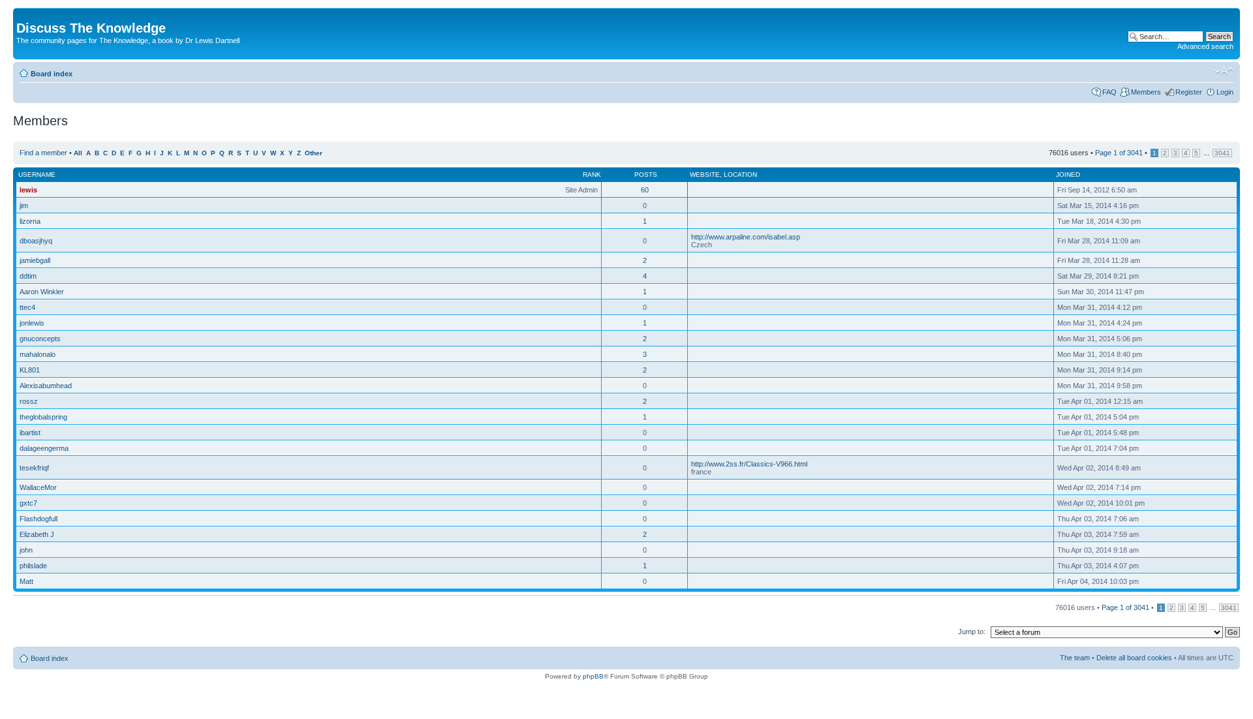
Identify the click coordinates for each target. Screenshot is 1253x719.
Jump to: (971, 631)
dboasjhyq (36, 241)
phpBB (593, 676)
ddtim (28, 276)
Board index (51, 74)
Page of (1119, 153)
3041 (1222, 153)
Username (36, 174)
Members (1146, 92)
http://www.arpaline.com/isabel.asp (745, 237)
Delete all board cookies (1134, 658)
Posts (645, 174)
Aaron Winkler (42, 292)
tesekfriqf (34, 468)
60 (645, 190)
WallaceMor (38, 487)
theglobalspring (43, 417)
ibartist (30, 432)
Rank (592, 174)
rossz (29, 401)
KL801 (30, 370)
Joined (1068, 174)
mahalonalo (37, 354)
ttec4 (27, 307)
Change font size (1223, 71)
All (78, 153)
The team (1075, 658)
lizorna (30, 221)
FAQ (1109, 92)
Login (1224, 92)
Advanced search (1205, 46)
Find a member (43, 153)
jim (24, 205)
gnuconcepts (40, 339)
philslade (33, 566)
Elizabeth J (37, 534)
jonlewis (32, 323)
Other (313, 153)
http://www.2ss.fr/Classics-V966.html (749, 464)
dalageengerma (44, 448)
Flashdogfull (38, 519)
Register (1188, 92)
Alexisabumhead (46, 386)
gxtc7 (28, 503)
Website (705, 174)
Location (740, 174)
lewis (28, 190)
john (26, 550)
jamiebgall (35, 260)
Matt (26, 581)
